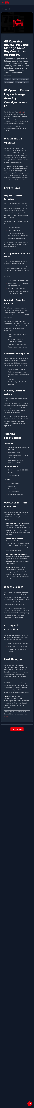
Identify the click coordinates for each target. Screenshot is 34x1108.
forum (6, 716)
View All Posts (17, 729)
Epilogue (21, 112)
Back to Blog (7, 9)
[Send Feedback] (29, 1103)
